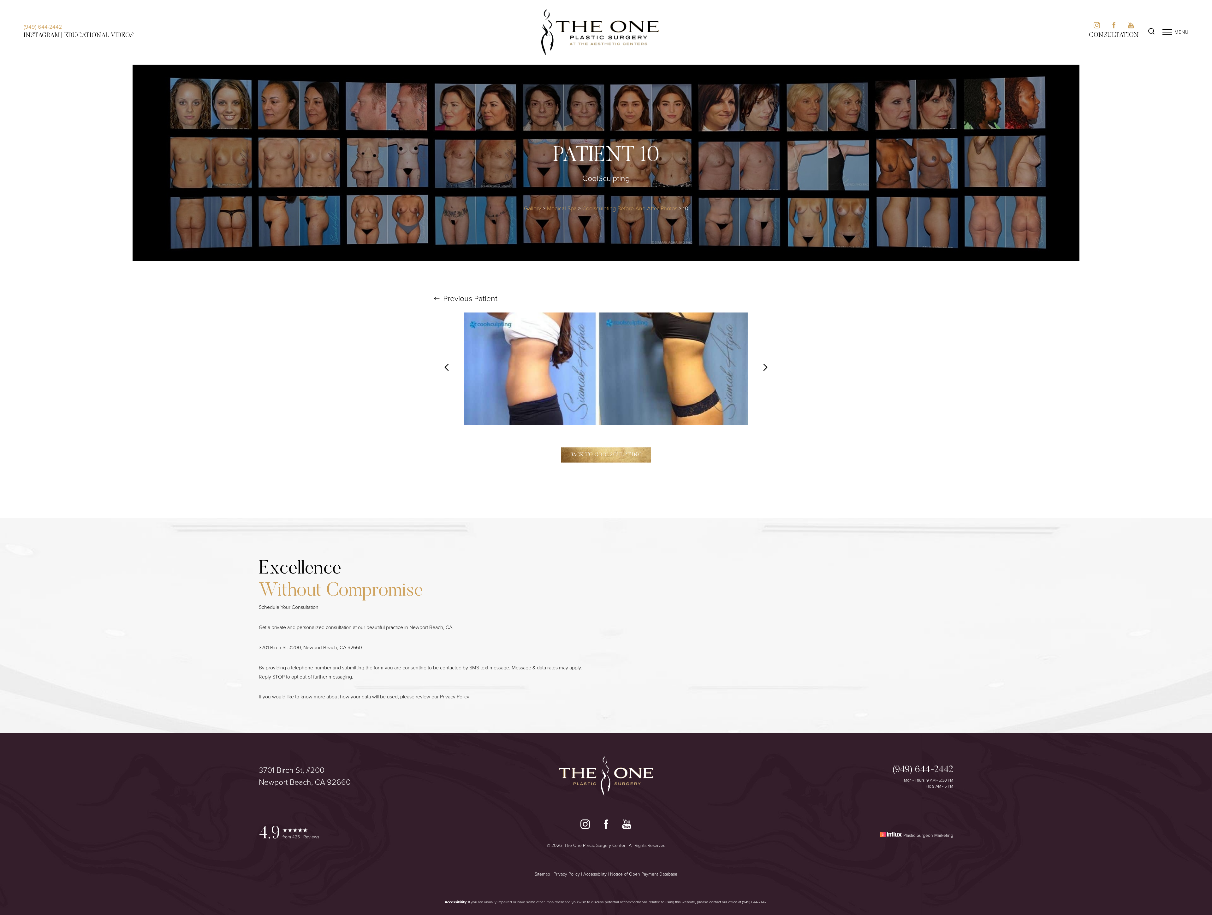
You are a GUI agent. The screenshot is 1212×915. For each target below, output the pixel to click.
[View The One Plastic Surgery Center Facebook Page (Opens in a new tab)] (606, 825)
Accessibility (595, 874)
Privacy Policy (454, 696)
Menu (1181, 32)
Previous (469, 298)
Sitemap (542, 874)
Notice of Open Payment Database (643, 874)
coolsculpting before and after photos (629, 208)
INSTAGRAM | (43, 35)
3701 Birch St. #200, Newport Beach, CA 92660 (310, 647)
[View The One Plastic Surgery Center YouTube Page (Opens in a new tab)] (627, 825)
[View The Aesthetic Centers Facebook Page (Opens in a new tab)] (1114, 27)
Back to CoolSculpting (606, 455)
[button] (1167, 32)
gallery (532, 208)
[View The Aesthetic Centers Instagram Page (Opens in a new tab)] (1097, 27)
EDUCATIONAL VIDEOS (99, 35)
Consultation (1114, 35)
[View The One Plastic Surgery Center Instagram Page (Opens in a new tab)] (585, 825)
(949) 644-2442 (43, 27)
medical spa (562, 208)
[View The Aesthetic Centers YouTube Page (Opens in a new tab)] (1131, 27)
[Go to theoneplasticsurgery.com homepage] (600, 32)
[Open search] (1151, 32)
